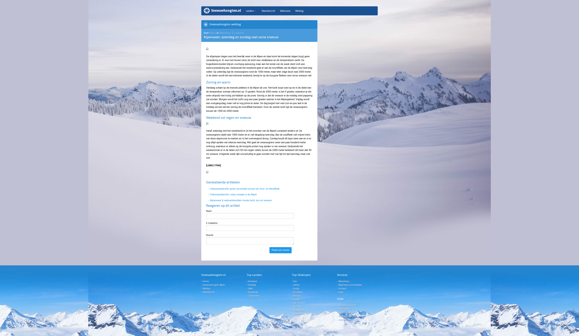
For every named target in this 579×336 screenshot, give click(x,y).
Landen (250, 10)
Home (206, 281)
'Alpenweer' (225, 32)
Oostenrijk (253, 292)
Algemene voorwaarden (350, 285)
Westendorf (299, 314)
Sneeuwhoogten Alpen (214, 285)
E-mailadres (212, 223)
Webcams (285, 10)
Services (342, 275)
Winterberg (298, 310)
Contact (342, 288)
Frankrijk (252, 285)
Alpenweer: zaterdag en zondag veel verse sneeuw (241, 37)
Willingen (297, 307)
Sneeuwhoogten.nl (226, 10)
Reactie (209, 235)
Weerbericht (268, 10)
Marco (213, 32)
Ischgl (296, 288)
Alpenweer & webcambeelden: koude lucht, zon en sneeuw (241, 200)
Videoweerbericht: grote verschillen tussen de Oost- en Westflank (245, 188)
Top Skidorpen (301, 275)
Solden (296, 299)
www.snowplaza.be (348, 320)
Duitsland (252, 281)
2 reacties (239, 32)
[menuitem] (222, 10)
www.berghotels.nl (347, 305)
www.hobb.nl (345, 309)
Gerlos (296, 285)
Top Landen (254, 275)
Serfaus (297, 296)
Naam (209, 211)
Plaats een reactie (280, 250)
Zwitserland (253, 296)
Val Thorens (299, 303)
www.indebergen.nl (348, 312)
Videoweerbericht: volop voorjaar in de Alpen (233, 194)
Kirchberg (298, 292)
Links (341, 292)
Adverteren (344, 281)
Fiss (295, 281)
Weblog (299, 10)
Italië (250, 288)
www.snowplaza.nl (347, 316)
